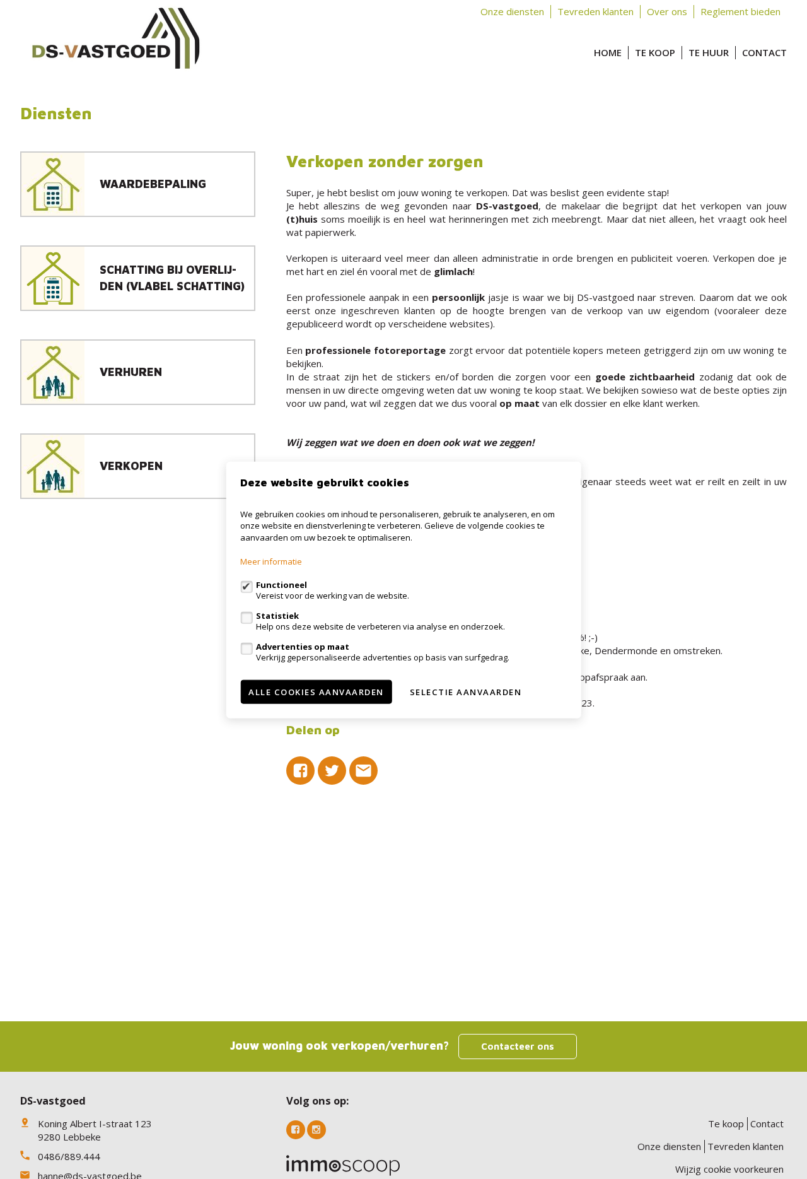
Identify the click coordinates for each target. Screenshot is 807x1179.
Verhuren (131, 371)
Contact (764, 52)
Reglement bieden (740, 11)
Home (608, 52)
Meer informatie (271, 560)
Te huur (708, 52)
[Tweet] (332, 770)
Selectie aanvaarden (466, 691)
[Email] (363, 770)
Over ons (667, 11)
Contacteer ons (517, 1046)
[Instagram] (316, 1129)
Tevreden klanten (595, 11)
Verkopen (131, 465)
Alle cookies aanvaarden (316, 691)
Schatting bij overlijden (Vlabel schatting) (172, 277)
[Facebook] (295, 1129)
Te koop (655, 52)
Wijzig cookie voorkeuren (729, 1169)
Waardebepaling (153, 184)
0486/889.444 (69, 1156)
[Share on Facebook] (300, 770)
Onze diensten (512, 11)
